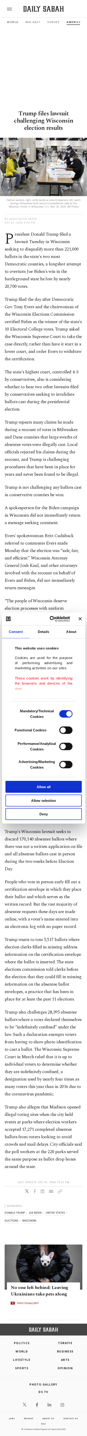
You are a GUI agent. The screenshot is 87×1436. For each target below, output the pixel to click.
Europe (54, 22)
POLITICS (22, 1343)
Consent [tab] (16, 632)
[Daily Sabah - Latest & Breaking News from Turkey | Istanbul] (43, 9)
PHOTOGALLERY (28, 1303)
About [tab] (71, 632)
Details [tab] (43, 632)
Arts (65, 1360)
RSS (43, 1424)
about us (48, 1418)
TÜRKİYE (65, 1343)
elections (11, 1220)
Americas (75, 22)
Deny (43, 814)
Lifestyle (21, 1360)
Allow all (44, 787)
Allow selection (43, 800)
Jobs (12, 1418)
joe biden (35, 1212)
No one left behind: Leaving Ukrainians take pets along (39, 1291)
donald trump (15, 1212)
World (13, 22)
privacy (29, 1418)
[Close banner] (80, 618)
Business (65, 1351)
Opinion (65, 1368)
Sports (21, 1368)
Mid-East (33, 22)
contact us (70, 1418)
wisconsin (29, 1220)
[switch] (65, 730)
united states (55, 1212)
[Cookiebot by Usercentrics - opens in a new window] (52, 619)
